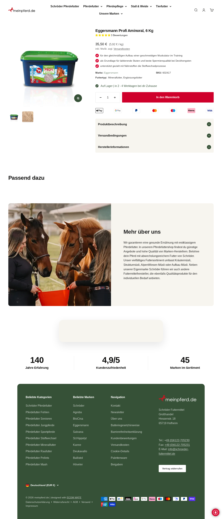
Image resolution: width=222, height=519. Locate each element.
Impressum (32, 505)
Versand (85, 502)
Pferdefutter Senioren (39, 418)
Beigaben (117, 464)
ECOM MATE (74, 497)
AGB (75, 502)
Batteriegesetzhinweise (125, 425)
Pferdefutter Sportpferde (40, 431)
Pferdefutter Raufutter (39, 451)
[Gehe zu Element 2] (27, 116)
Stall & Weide (139, 6)
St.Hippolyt (80, 438)
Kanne (77, 444)
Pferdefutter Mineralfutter (41, 444)
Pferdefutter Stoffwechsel (41, 438)
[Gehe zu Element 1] (13, 116)
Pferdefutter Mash (36, 464)
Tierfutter (162, 6)
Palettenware (119, 457)
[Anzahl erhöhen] (115, 97)
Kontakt (115, 405)
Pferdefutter (91, 6)
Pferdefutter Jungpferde (40, 425)
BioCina (78, 418)
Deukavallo (80, 451)
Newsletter (117, 412)
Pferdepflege (114, 6)
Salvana (78, 431)
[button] (103, 35)
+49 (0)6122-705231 (177, 444)
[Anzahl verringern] (101, 97)
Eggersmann (111, 72)
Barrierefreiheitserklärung (126, 431)
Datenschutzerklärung (38, 502)
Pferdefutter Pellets (37, 457)
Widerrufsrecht (61, 502)
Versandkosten (122, 48)
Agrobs (77, 412)
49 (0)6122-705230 (178, 440)
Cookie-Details (120, 451)
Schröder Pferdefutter (64, 6)
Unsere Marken (109, 13)
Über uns (116, 418)
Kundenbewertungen (124, 438)
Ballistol (78, 457)
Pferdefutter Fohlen (37, 412)
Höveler (78, 464)
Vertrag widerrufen (172, 468)
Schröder (78, 405)
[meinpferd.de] (177, 399)
